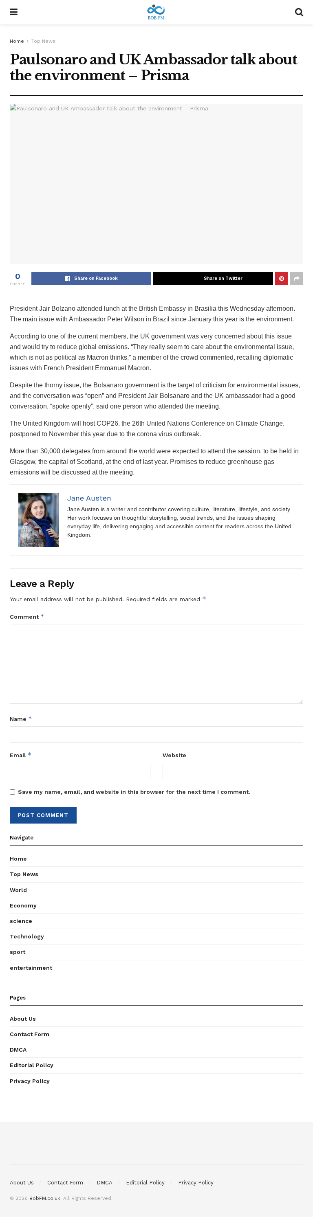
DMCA (18, 1049)
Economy (23, 905)
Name (21, 719)
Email (21, 755)
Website (174, 755)
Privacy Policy (30, 1081)
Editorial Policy (31, 1065)
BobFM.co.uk (44, 1198)
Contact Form (29, 1034)
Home (17, 41)
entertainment (31, 967)
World (18, 890)
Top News (43, 41)
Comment (27, 616)
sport (17, 952)
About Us (23, 1018)
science (21, 921)
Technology (27, 936)
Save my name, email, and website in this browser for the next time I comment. (134, 792)
